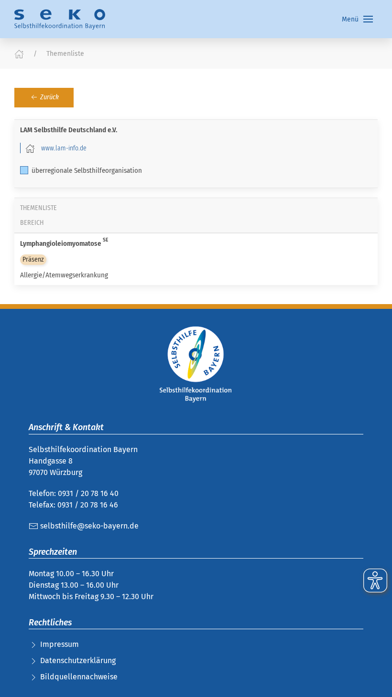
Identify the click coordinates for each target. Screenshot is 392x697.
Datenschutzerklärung (78, 660)
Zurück (49, 97)
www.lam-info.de (64, 148)
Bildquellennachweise (79, 676)
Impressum (59, 644)
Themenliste (65, 54)
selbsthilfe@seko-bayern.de (88, 525)
